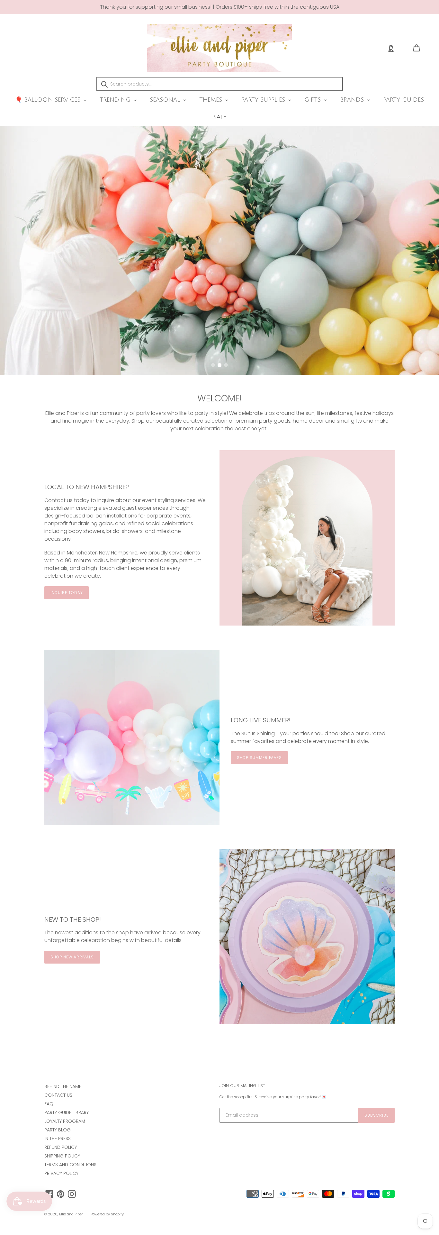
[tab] (213, 365)
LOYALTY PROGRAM (64, 1121)
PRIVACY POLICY (61, 1173)
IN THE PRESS (57, 1138)
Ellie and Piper (71, 1214)
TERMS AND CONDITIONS (70, 1164)
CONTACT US (58, 1095)
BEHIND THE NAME (62, 1086)
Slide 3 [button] (226, 365)
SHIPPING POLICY (62, 1156)
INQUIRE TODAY (66, 592)
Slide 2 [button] (219, 365)
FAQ (48, 1104)
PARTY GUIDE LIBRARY (66, 1112)
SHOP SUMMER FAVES (259, 757)
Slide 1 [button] (213, 365)
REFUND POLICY (60, 1147)
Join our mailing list (242, 1085)
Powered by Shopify (107, 1214)
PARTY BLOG (57, 1130)
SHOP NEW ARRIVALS (72, 957)
